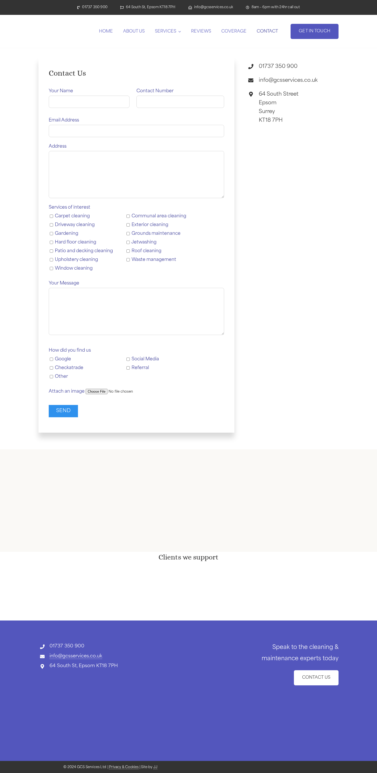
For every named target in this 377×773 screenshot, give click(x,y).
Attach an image (67, 391)
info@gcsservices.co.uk (75, 656)
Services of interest (69, 207)
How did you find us (70, 350)
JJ (155, 767)
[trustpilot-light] (70, 673)
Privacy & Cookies (123, 767)
